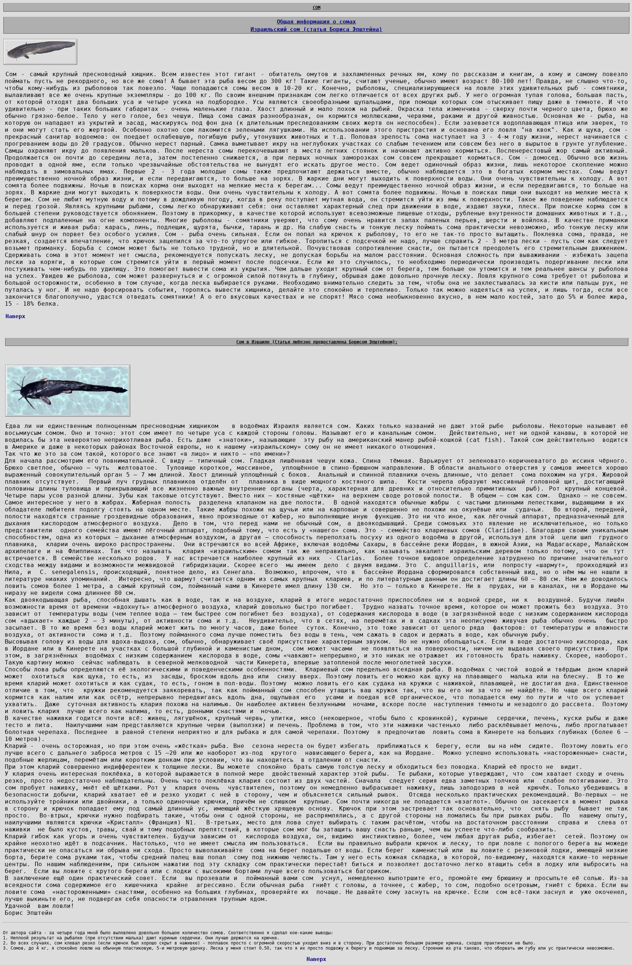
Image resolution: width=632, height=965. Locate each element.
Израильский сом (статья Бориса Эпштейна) (316, 29)
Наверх (15, 316)
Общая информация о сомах (316, 21)
